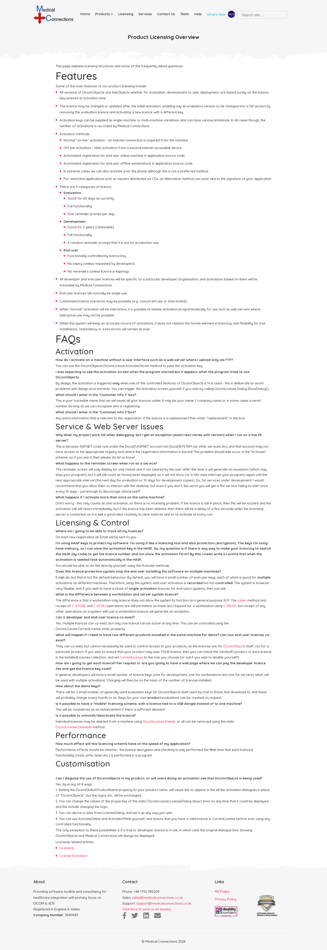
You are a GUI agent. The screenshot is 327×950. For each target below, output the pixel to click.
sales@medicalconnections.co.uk (157, 897)
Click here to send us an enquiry (146, 909)
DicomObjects (234, 646)
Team (184, 14)
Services (145, 14)
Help (198, 14)
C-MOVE (229, 606)
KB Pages (222, 891)
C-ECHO (99, 606)
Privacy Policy (225, 899)
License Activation (73, 856)
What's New (217, 14)
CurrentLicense (131, 657)
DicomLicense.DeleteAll (74, 727)
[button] (105, 14)
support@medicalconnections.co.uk (163, 903)
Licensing (125, 14)
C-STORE (79, 606)
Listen (242, 600)
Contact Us (166, 14)
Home (85, 14)
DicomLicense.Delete (159, 721)
